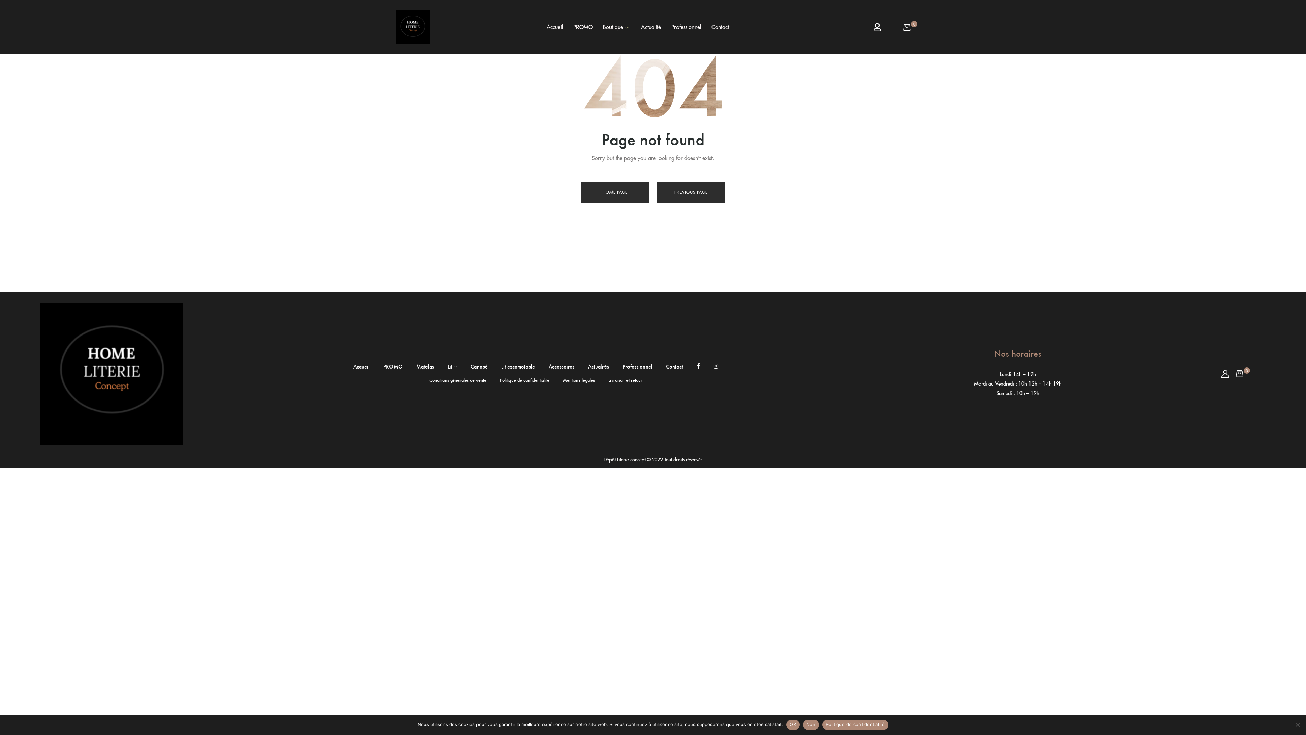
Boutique (613, 27)
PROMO (583, 27)
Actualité (651, 27)
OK (793, 724)
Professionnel (686, 27)
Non (811, 724)
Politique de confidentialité (855, 724)
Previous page (691, 192)
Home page (615, 192)
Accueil (555, 27)
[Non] (1297, 724)
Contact (720, 27)
